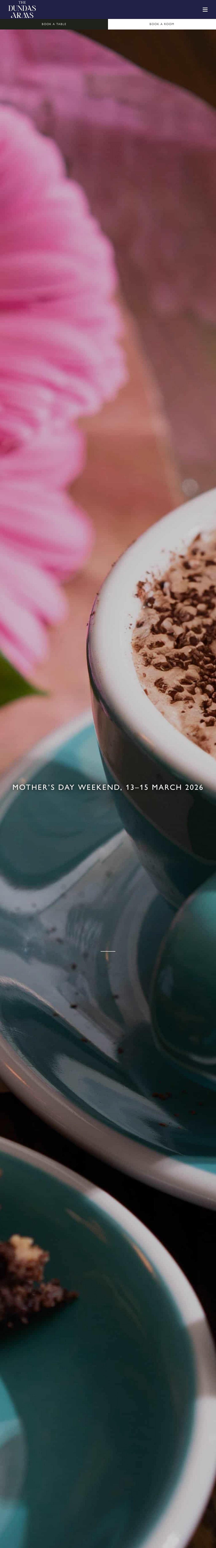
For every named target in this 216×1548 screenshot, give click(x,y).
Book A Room (162, 24)
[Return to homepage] (22, 9)
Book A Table (54, 24)
